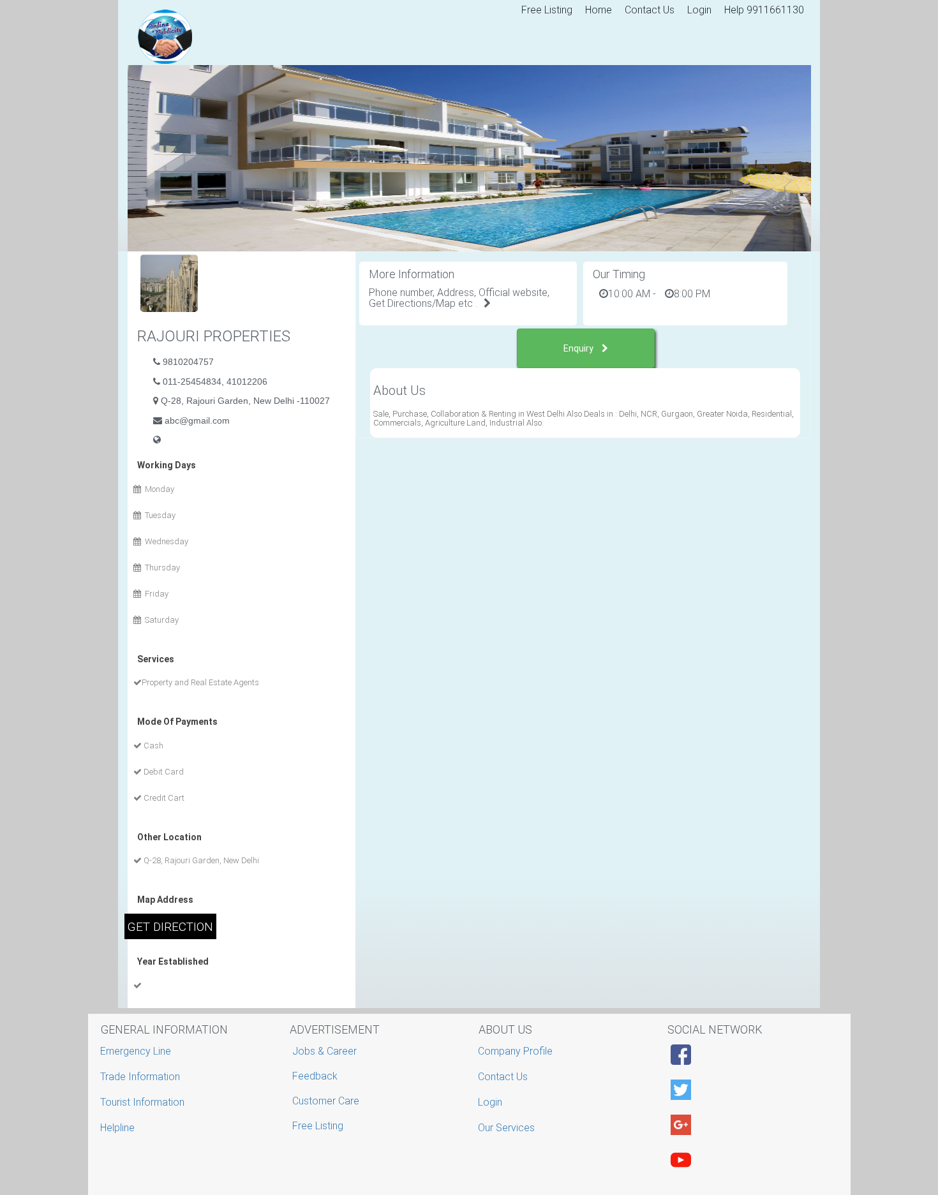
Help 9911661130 (764, 10)
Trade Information (141, 1077)
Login (699, 10)
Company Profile (517, 1051)
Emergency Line (137, 1051)
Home (598, 10)
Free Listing (546, 10)
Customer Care (325, 1101)
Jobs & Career (324, 1051)
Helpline (119, 1128)
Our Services (508, 1128)
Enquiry (579, 348)
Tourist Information (143, 1102)
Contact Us (649, 10)
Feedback (315, 1076)
